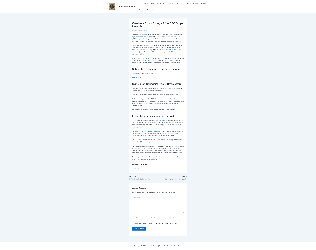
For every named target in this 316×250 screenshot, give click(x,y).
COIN (145, 34)
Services (203, 3)
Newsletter (180, 3)
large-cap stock (137, 127)
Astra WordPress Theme (174, 246)
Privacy (188, 3)
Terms (149, 10)
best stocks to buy (161, 120)
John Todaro (164, 152)
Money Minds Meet (126, 6)
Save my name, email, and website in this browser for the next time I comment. (155, 223)
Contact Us (160, 3)
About (146, 3)
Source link (135, 169)
